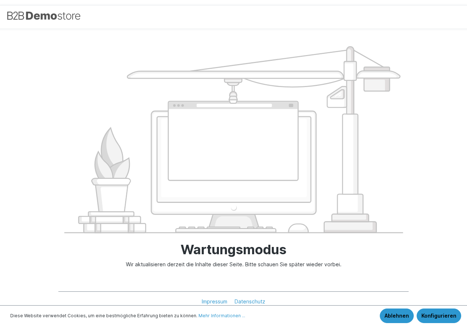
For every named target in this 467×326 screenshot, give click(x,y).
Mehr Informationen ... (221, 315)
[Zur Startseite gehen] (34, 15)
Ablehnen (397, 316)
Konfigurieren (438, 316)
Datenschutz (250, 301)
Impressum (215, 301)
